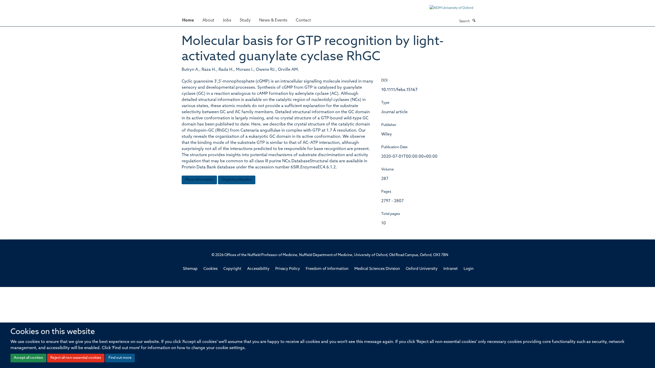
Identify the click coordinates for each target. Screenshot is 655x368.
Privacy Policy (287, 269)
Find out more (120, 358)
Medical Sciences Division (377, 269)
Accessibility (258, 269)
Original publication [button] (236, 180)
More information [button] (199, 180)
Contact (303, 20)
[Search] (474, 21)
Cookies (210, 269)
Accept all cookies (28, 358)
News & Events (273, 20)
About (208, 20)
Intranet (450, 269)
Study (245, 20)
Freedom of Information (327, 269)
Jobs (227, 20)
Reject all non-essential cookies (75, 358)
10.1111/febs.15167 (399, 90)
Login (469, 269)
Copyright (232, 269)
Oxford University (422, 269)
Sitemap (190, 269)
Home (188, 20)
